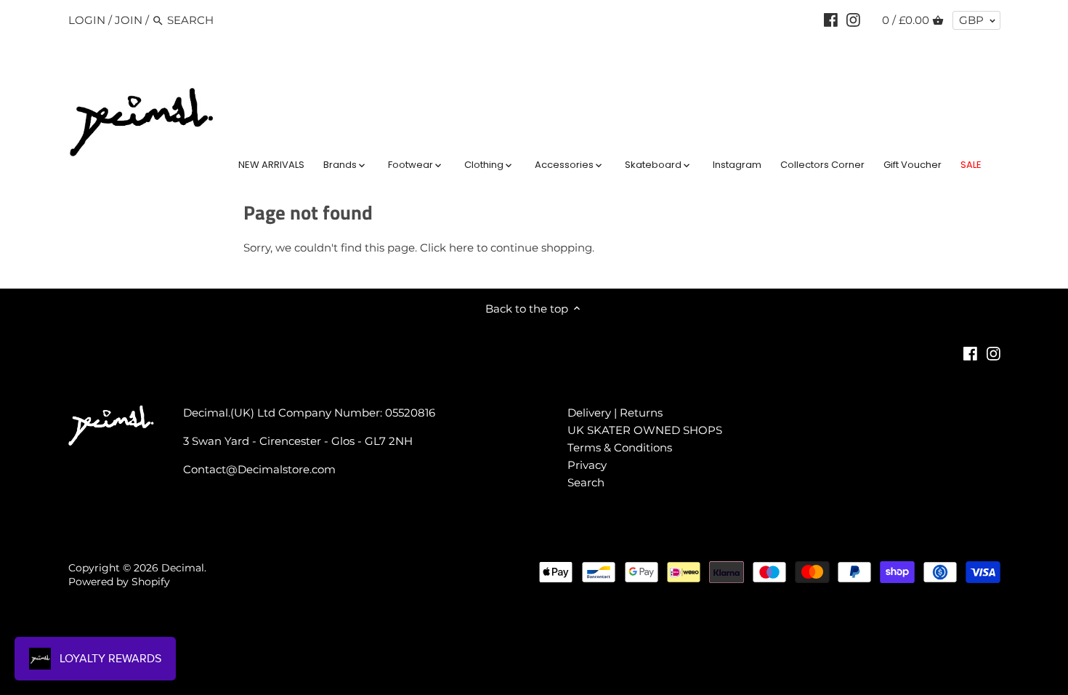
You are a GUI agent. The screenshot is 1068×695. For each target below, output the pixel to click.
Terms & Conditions (619, 447)
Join (128, 20)
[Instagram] (853, 19)
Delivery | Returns (615, 412)
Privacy (587, 465)
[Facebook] (831, 19)
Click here (447, 247)
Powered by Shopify (119, 581)
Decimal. (183, 568)
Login (86, 20)
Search (585, 482)
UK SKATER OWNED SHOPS (644, 430)
